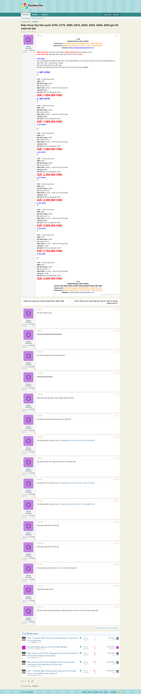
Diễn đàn (26, 14)
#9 (118, 458)
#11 (118, 501)
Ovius (24, 32)
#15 (118, 586)
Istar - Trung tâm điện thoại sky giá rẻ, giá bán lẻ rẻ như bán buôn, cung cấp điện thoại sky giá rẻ (51, 672)
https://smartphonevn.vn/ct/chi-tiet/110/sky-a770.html (75, 483)
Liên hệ (84, 692)
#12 (118, 522)
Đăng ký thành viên (38, 18)
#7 (118, 415)
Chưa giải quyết (26, 18)
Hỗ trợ (106, 692)
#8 (118, 437)
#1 (118, 35)
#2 (118, 309)
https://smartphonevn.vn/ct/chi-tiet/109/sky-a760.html (75, 440)
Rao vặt (40, 642)
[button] (39, 15)
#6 (118, 394)
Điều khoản (98, 692)
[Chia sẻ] (115, 35)
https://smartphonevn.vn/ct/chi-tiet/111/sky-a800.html (75, 504)
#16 (118, 607)
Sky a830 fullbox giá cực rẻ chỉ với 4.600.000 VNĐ (47, 647)
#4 (118, 352)
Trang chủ (113, 692)
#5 (118, 373)
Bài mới (34, 14)
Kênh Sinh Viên (28, 692)
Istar (28, 642)
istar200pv (30, 649)
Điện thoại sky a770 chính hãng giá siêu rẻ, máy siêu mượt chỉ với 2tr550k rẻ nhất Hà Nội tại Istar (52, 654)
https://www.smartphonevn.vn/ (81, 292)
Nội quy (90, 692)
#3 (118, 331)
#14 (118, 564)
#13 (118, 543)
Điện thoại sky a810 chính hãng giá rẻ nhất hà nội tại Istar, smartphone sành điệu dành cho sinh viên (51, 663)
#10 (118, 479)
